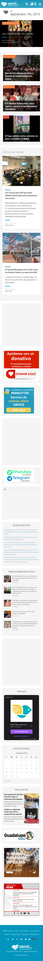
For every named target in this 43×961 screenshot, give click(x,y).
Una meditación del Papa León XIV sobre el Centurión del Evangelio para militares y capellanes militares (13, 799)
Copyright (25, 934)
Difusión (7, 934)
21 (6, 772)
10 (21, 765)
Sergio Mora (9, 225)
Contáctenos (34, 934)
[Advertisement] (21, 324)
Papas (6, 117)
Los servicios (34, 931)
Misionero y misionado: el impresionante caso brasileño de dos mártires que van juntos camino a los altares (25, 602)
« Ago (6, 781)
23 (16, 772)
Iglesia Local (9, 87)
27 (36, 772)
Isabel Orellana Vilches (10, 42)
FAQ (16, 931)
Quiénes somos (8, 931)
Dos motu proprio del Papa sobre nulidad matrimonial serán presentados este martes (21, 196)
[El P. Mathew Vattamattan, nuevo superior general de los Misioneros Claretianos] (21, 98)
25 (26, 772)
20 (36, 768)
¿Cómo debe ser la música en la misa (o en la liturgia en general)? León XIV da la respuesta (24, 578)
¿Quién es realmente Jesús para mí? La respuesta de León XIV (13, 811)
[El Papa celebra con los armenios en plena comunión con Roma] (21, 128)
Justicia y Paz (9, 57)
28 (6, 776)
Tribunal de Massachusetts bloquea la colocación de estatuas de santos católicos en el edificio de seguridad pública (21, 552)
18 (26, 768)
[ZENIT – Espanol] (12, 4)
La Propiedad (24, 931)
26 (31, 772)
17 (21, 768)
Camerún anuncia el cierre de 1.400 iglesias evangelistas (23, 612)
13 (36, 765)
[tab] (13, 886)
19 (31, 768)
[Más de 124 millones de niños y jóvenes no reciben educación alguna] (21, 68)
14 (6, 768)
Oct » (10, 781)
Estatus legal (15, 934)
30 (16, 776)
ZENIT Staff (8, 291)
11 (26, 765)
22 (11, 772)
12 (31, 765)
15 (11, 768)
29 (11, 776)
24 (21, 772)
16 (16, 768)
